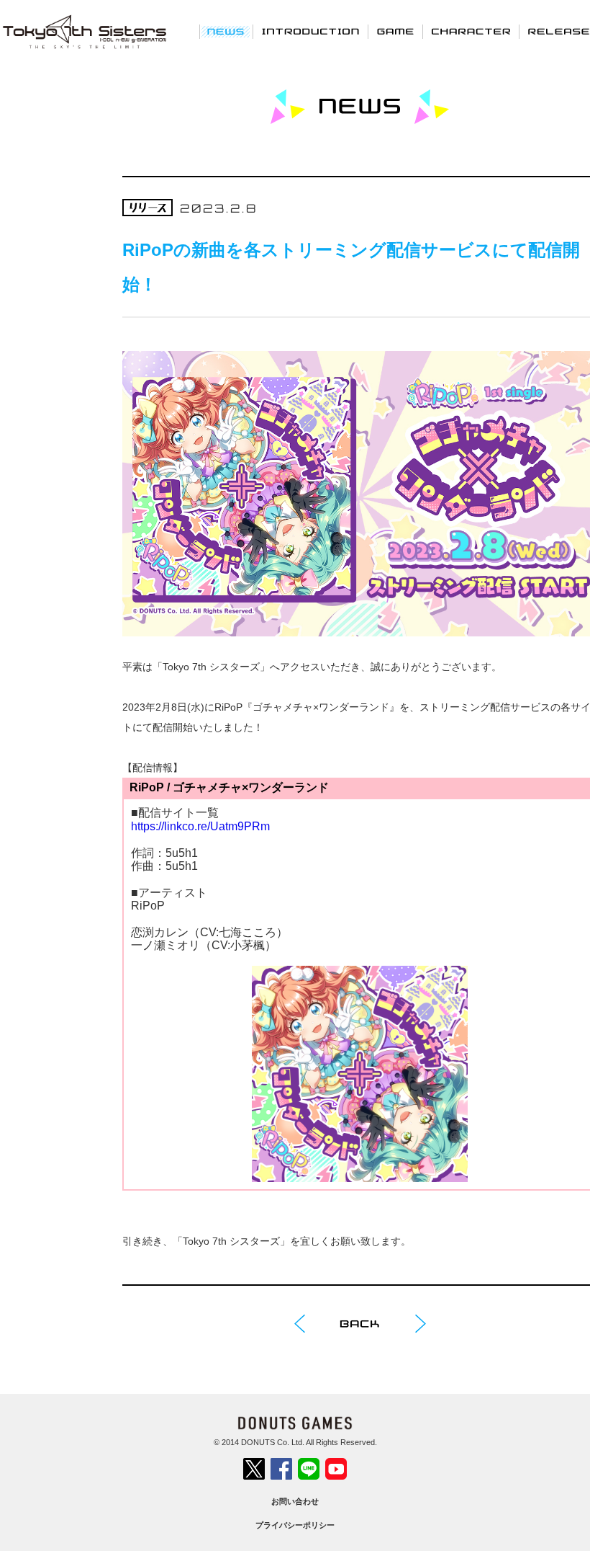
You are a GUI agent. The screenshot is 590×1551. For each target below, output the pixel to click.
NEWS (226, 31)
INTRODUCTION (310, 31)
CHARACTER (471, 31)
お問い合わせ (295, 1501)
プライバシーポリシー (295, 1525)
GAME (395, 31)
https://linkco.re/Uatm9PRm (200, 826)
